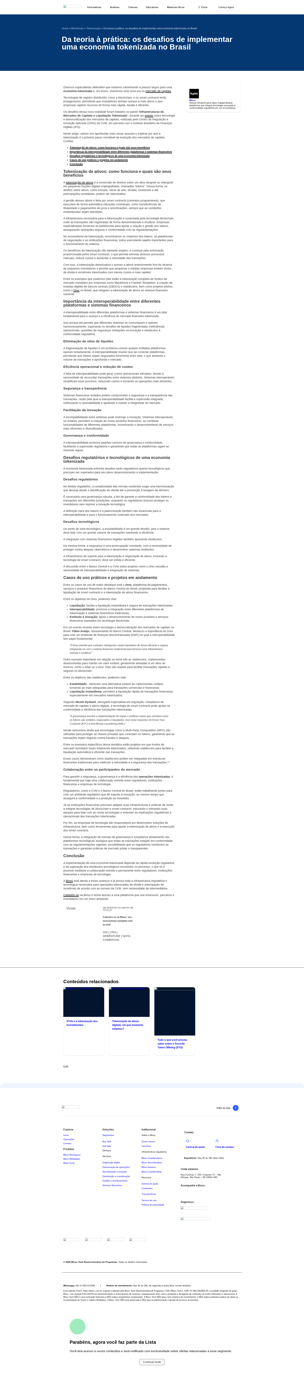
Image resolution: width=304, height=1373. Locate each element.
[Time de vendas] (217, 1141)
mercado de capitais (158, 91)
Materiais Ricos (175, 7)
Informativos (94, 7)
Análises (115, 7)
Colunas (132, 7)
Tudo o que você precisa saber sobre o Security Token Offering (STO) (172, 1044)
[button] (62, 58)
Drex (76, 290)
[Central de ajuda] (188, 1141)
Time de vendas (224, 1147)
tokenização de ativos (79, 182)
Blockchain (77, 28)
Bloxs (69, 880)
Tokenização (93, 28)
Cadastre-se (71, 895)
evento (149, 115)
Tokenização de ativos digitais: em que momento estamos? (127, 1025)
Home (65, 28)
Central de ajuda (195, 1147)
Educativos (152, 7)
